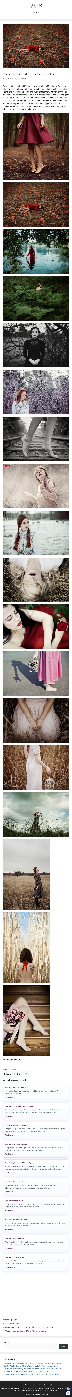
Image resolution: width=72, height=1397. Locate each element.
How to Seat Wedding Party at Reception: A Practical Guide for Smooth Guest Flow (33, 1369)
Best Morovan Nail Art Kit (14, 1201)
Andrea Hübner (23, 86)
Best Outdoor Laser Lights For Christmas (19, 1106)
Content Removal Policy (46, 1385)
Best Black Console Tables (14, 1257)
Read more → (10, 1097)
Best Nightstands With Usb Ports (16, 1087)
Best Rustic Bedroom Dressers (16, 1144)
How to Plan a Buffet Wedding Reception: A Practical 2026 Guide (26, 1371)
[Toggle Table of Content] (25, 1073)
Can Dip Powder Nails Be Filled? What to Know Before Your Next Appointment (31, 1366)
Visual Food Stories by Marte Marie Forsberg (25, 1331)
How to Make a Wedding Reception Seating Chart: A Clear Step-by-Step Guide (31, 1374)
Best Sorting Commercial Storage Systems (20, 1163)
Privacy (34, 1385)
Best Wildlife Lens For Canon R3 (16, 1125)
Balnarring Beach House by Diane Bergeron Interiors (29, 1327)
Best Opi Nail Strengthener (14, 1238)
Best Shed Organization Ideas (15, 1182)
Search (6, 1342)
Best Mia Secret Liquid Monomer (16, 1219)
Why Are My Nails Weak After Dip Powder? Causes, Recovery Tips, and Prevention (33, 1363)
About (20, 1385)
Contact (27, 1385)
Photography (11, 1320)
